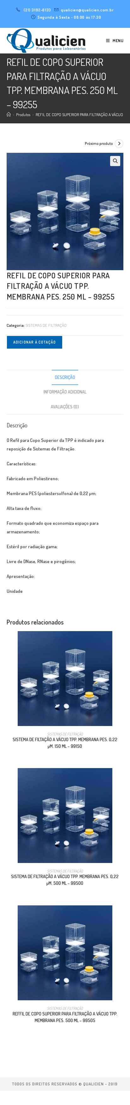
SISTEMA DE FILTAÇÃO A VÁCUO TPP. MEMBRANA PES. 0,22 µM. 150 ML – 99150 (65, 743)
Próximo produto (99, 143)
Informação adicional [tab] (65, 391)
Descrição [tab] (65, 377)
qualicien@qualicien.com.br (87, 9)
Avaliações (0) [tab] (65, 406)
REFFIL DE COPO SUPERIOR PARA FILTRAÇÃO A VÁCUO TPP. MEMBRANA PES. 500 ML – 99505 (65, 1017)
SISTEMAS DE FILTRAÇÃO (46, 325)
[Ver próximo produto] (119, 143)
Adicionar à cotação (34, 342)
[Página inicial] (9, 114)
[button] (115, 161)
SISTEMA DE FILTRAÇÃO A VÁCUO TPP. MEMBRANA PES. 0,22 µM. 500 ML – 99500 (65, 880)
